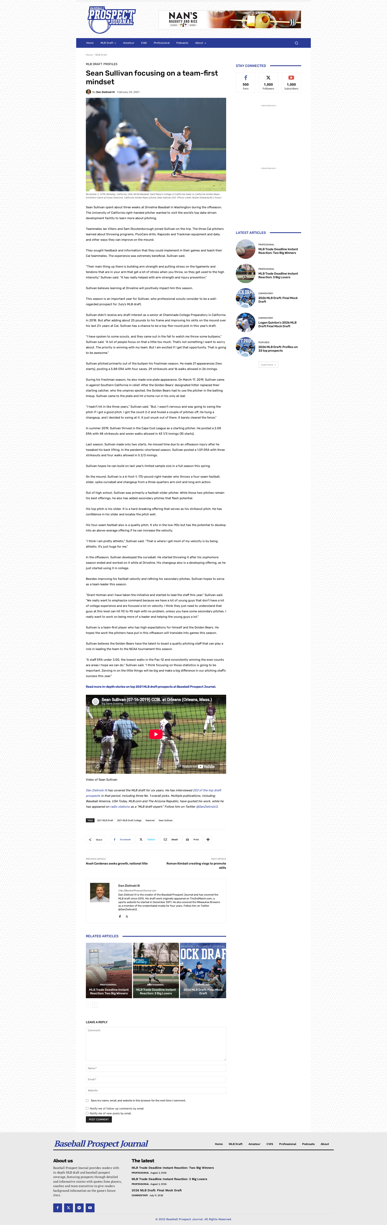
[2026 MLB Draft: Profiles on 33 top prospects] (245, 347)
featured (150, 820)
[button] (296, 43)
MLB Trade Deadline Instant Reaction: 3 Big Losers (156, 991)
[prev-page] (88, 1004)
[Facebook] (119, 915)
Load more (267, 364)
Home (89, 54)
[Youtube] (90, 1207)
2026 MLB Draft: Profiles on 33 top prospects (278, 348)
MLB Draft (101, 54)
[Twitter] (126, 915)
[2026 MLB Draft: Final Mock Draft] (203, 970)
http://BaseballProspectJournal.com (137, 891)
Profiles (110, 64)
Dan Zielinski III (105, 92)
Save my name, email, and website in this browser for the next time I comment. (138, 1100)
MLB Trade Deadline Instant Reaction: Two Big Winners (109, 991)
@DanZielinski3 (206, 806)
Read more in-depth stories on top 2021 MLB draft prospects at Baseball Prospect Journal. (151, 687)
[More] (208, 839)
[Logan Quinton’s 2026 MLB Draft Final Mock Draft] (245, 322)
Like (245, 75)
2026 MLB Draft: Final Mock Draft (203, 991)
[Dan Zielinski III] (89, 92)
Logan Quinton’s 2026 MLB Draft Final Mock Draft (277, 324)
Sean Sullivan (166, 820)
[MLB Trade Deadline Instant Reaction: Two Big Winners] (109, 970)
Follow (268, 75)
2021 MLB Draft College (129, 820)
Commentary (202, 985)
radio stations (120, 806)
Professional (108, 985)
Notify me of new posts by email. (111, 1113)
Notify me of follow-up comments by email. (117, 1108)
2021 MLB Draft (105, 820)
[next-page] (94, 1004)
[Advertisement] (268, 133)
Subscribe (291, 75)
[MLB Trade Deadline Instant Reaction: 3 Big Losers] (156, 970)
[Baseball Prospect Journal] (117, 20)
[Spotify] (79, 1207)
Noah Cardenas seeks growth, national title (117, 863)
